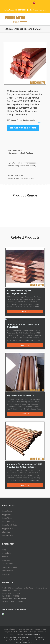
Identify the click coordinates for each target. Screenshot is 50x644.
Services (5, 556)
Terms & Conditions (9, 567)
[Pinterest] (24, 2)
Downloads (6, 560)
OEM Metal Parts (27, 642)
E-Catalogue (7, 553)
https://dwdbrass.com (15, 601)
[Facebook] (14, 2)
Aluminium (6, 532)
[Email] (37, 135)
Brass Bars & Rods (9, 525)
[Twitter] (19, 2)
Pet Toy (39, 640)
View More (25, 311)
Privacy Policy (7, 570)
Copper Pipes (7, 514)
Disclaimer (6, 574)
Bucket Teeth (31, 637)
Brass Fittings (7, 518)
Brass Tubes (7, 511)
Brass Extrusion (8, 521)
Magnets (21, 637)
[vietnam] (34, 3)
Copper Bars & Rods (10, 528)
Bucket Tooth (16, 640)
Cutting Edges (28, 640)
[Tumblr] (19, 135)
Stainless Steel (7, 535)
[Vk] (33, 135)
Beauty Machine (10, 637)
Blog (4, 550)
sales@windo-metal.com (37, 10)
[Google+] (22, 135)
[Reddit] (30, 135)
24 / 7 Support (7, 563)
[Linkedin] (26, 135)
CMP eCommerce (33, 634)
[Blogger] (29, 2)
